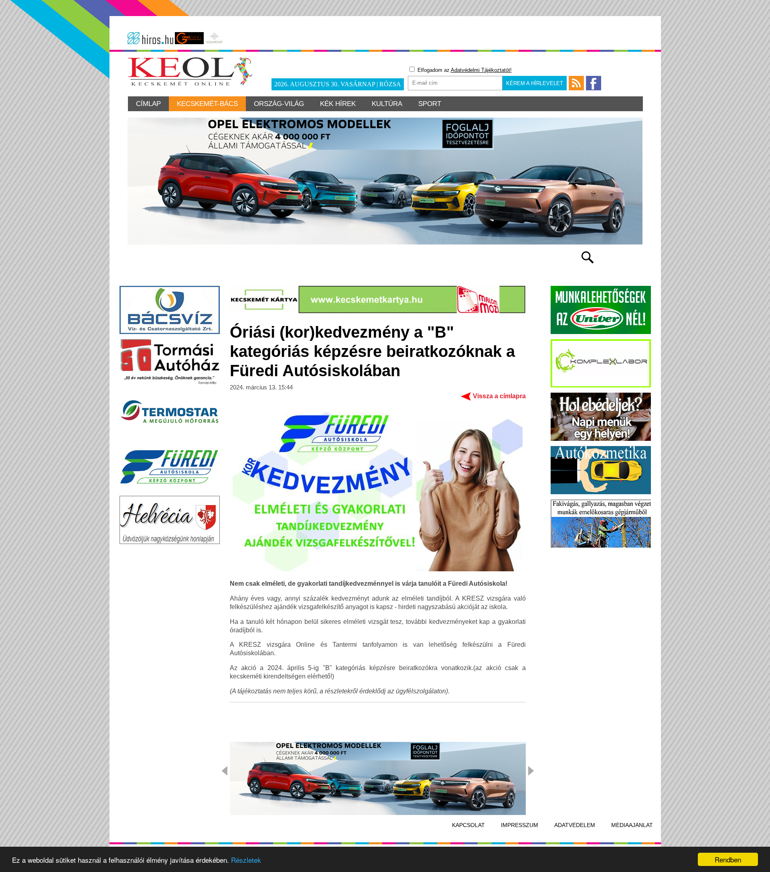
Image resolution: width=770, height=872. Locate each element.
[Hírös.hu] (150, 38)
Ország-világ (279, 104)
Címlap (148, 104)
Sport (429, 104)
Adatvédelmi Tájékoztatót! (481, 70)
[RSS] (576, 83)
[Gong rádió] (189, 38)
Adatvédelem (574, 825)
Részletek (246, 860)
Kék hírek (338, 104)
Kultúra (387, 104)
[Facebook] (593, 83)
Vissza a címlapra (499, 396)
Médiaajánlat (632, 825)
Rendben (728, 859)
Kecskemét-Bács (207, 104)
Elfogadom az (464, 70)
